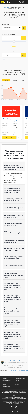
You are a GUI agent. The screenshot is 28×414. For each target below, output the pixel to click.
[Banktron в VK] (12, 406)
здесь (14, 395)
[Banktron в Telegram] (16, 406)
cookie (14, 391)
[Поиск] (20, 2)
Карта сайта (17, 384)
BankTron (6, 7)
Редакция (4, 384)
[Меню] (26, 2)
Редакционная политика (20, 378)
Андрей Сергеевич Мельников (17, 361)
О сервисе (4, 378)
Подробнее (9, 137)
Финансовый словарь (6, 380)
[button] (13, 167)
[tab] (14, 166)
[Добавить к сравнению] (18, 137)
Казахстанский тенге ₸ (8, 52)
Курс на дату (5, 24)
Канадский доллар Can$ (8, 34)
